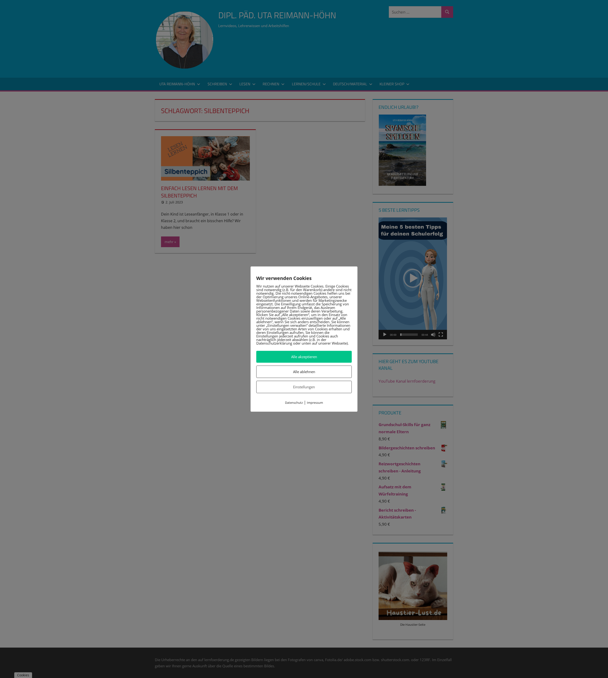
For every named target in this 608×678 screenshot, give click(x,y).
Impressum (315, 403)
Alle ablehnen (304, 371)
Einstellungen (304, 387)
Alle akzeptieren (304, 356)
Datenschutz (294, 403)
